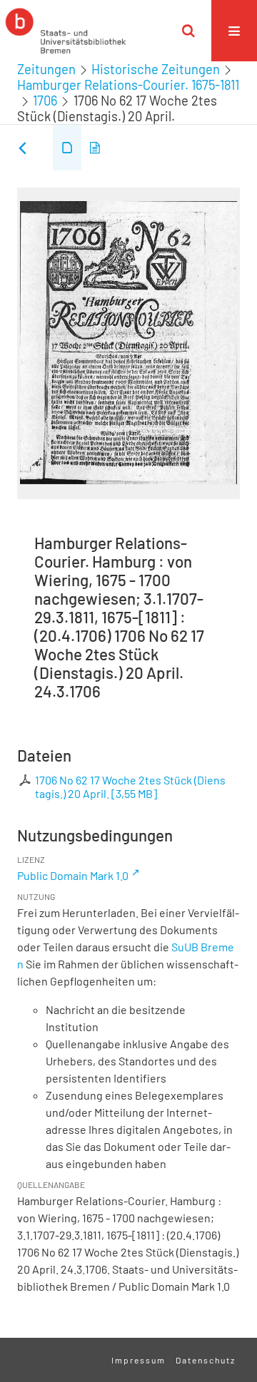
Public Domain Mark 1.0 (72, 875)
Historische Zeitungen (155, 69)
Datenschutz (206, 1360)
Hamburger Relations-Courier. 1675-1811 (128, 85)
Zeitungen (46, 69)
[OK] (188, 30)
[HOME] (65, 30)
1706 (45, 100)
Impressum (138, 1360)
